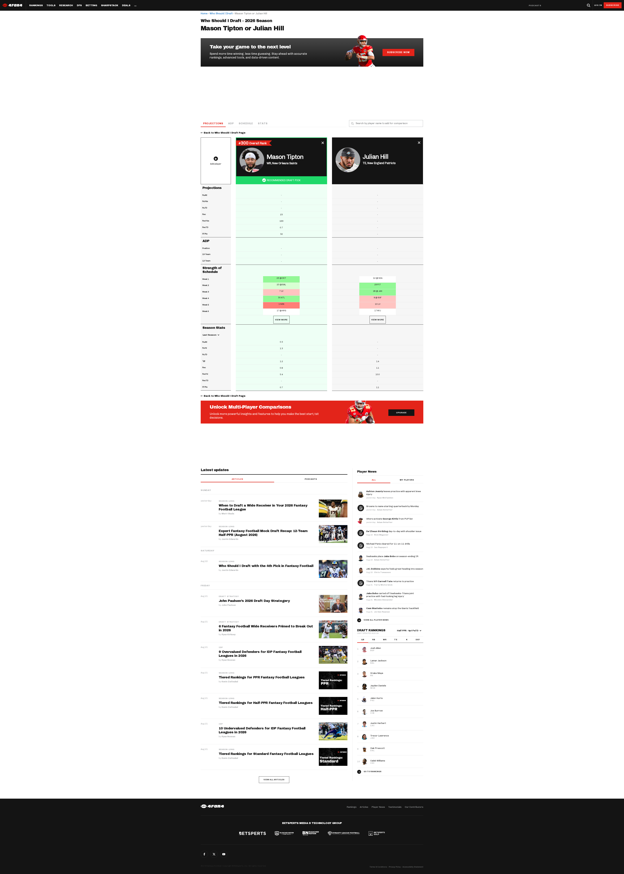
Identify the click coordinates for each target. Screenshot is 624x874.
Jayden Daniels (378, 685)
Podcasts (535, 5)
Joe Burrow (376, 710)
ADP (231, 123)
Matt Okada (228, 513)
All (374, 480)
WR (385, 639)
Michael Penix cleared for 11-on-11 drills (388, 543)
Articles (237, 479)
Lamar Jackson (378, 660)
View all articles (274, 780)
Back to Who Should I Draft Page (224, 133)
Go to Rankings (373, 772)
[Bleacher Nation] (311, 833)
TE (395, 639)
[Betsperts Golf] (377, 833)
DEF (418, 639)
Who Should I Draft (221, 13)
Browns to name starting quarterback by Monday (392, 506)
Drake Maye (376, 673)
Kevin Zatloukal (230, 681)
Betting (91, 5)
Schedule (246, 123)
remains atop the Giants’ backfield (392, 608)
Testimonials (395, 807)
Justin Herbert (378, 723)
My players (407, 480)
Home (204, 13)
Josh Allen (375, 648)
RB (373, 639)
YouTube (223, 854)
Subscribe (612, 5)
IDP (221, 647)
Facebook (204, 854)
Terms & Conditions (378, 867)
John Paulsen (229, 605)
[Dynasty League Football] (344, 833)
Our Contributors (414, 807)
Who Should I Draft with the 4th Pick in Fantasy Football (266, 566)
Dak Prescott (377, 748)
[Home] (212, 806)
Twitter (214, 854)
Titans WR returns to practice (390, 581)
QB (362, 639)
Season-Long (226, 501)
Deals (126, 5)
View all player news (376, 620)
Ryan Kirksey (228, 634)
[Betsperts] (252, 833)
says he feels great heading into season (394, 568)
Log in (598, 5)
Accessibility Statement (413, 867)
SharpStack (109, 5)
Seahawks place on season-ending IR (392, 556)
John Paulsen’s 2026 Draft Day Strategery (254, 601)
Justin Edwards (230, 539)
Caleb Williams (377, 760)
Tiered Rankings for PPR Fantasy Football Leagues (262, 677)
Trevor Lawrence (379, 735)
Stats (263, 123)
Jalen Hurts (376, 698)
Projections (213, 123)
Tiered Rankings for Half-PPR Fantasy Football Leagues (265, 703)
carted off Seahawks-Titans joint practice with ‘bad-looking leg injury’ (390, 595)
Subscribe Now (398, 52)
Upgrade (401, 412)
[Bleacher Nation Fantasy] (284, 833)
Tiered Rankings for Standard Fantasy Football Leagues (266, 754)
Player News (378, 807)
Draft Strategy (229, 596)
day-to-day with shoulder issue (393, 531)
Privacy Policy (395, 867)
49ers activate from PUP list (389, 518)
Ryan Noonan (228, 660)
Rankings (36, 5)
